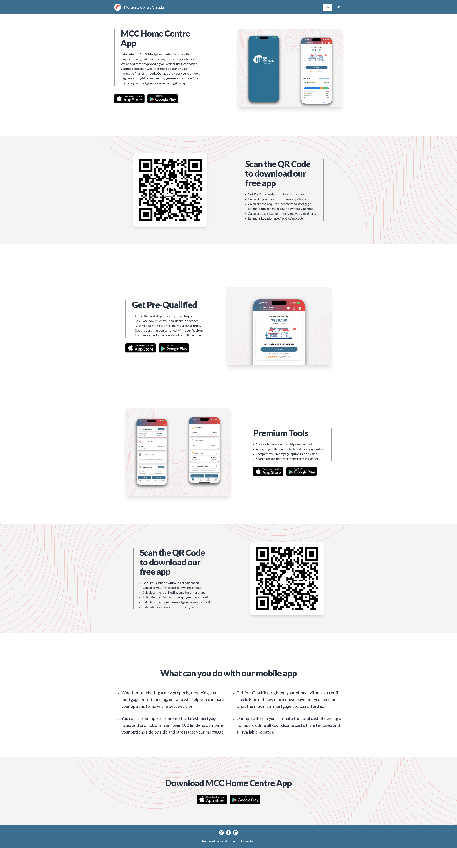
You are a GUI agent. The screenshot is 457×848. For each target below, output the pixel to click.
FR (338, 7)
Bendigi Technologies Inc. (237, 841)
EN (328, 7)
